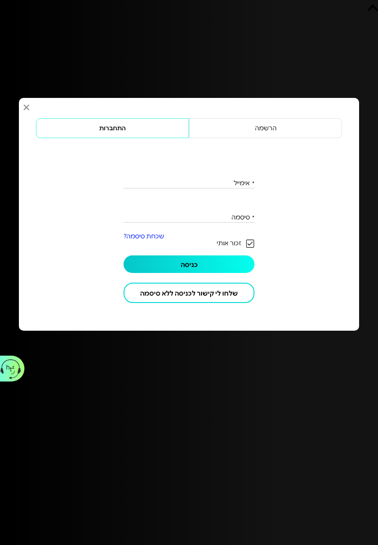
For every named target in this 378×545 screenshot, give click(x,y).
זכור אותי (229, 242)
